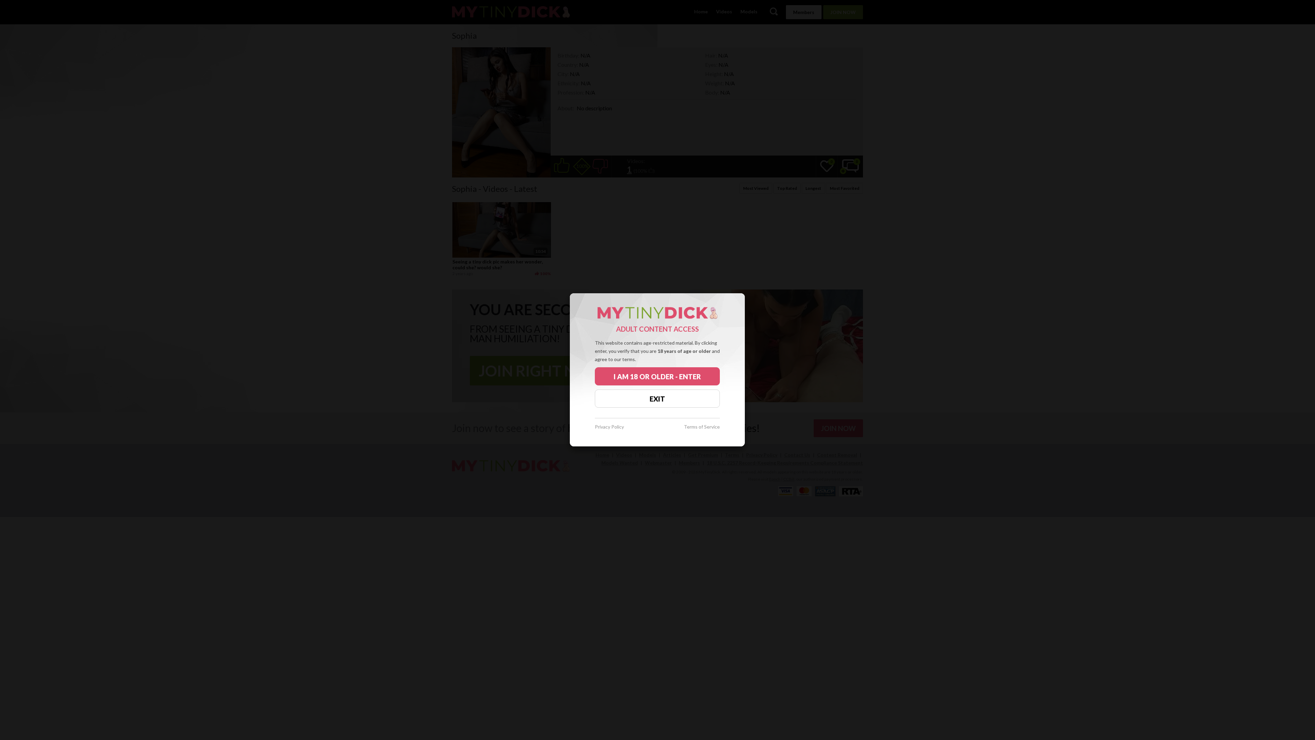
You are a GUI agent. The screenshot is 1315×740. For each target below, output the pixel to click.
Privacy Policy (609, 427)
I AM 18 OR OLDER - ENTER (657, 376)
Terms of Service (702, 427)
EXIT (657, 399)
